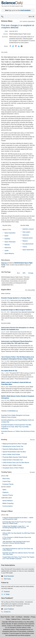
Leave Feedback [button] (9, 609)
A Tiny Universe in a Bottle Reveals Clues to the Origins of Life (17, 538)
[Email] (22, 46)
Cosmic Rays (6, 481)
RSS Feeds (7, 579)
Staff (12, 617)
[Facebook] (10, 46)
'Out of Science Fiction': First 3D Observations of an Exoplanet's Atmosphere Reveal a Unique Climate (17, 358)
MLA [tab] (18, 273)
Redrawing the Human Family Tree (13, 446)
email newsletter (25, 10)
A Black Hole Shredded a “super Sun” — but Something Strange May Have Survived (16, 527)
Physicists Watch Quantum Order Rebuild (15, 457)
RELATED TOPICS (7, 225)
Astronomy (8, 247)
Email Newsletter (9, 576)
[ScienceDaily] (12, 3)
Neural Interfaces (8, 500)
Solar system (26, 232)
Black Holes (6, 478)
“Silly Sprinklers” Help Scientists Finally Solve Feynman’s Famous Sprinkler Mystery (16, 542)
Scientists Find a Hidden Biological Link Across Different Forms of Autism (15, 416)
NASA (6, 236)
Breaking (4, 439)
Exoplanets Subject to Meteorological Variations (16, 310)
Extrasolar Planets (8, 484)
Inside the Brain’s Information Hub (13, 460)
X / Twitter (7, 594)
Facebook (7, 591)
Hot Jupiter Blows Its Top (9, 371)
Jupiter (7, 250)
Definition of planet (28, 229)
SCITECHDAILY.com (13, 411)
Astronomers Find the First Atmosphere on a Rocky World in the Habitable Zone (17, 328)
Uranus (25, 247)
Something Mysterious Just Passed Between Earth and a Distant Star (17, 421)
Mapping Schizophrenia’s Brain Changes (15, 444)
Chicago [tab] (30, 273)
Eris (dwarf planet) (28, 244)
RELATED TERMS (25, 225)
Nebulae (7, 245)
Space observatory (28, 250)
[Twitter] (13, 46)
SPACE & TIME (4, 476)
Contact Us (7, 612)
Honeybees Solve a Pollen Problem (13, 468)
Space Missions (9, 253)
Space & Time (7, 229)
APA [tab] (24, 273)
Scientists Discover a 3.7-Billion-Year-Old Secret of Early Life (18, 432)
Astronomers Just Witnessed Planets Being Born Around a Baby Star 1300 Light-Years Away (16, 342)
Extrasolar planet (28, 238)
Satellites (7, 239)
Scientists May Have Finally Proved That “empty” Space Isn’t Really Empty (17, 522)
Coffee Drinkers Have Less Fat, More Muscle (16, 462)
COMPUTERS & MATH (6, 498)
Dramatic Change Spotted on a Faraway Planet (16, 298)
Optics (4, 489)
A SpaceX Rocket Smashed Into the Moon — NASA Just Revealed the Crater (18, 518)
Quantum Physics (8, 495)
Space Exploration (10, 233)
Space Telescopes (10, 242)
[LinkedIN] (19, 46)
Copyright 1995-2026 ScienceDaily (12, 622)
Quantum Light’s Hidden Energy (12, 465)
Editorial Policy (15, 619)
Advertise (26, 617)
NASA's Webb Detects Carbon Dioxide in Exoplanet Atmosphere (17, 397)
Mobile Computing (8, 503)
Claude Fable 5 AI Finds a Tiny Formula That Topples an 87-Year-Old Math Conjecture (18, 557)
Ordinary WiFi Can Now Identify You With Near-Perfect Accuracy (19, 534)
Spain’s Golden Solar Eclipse (11, 454)
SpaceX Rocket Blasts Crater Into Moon (14, 452)
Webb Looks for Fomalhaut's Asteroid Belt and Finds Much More (16, 383)
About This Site (5, 617)
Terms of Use (26, 619)
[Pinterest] (16, 46)
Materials (4, 263)
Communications (8, 506)
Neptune (25, 241)
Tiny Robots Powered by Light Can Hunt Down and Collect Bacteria (18, 549)
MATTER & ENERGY (6, 487)
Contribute (19, 617)
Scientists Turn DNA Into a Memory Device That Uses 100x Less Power (18, 553)
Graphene (5, 492)
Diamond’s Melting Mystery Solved (13, 449)
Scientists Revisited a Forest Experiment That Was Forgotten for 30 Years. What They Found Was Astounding (16, 427)
